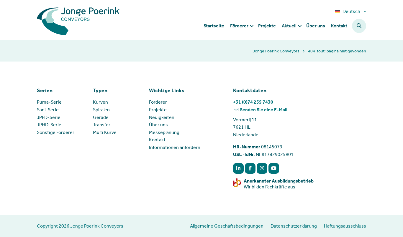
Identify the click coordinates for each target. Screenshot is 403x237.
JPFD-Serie (48, 117)
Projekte (158, 109)
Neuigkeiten (161, 117)
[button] (359, 26)
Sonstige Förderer (55, 132)
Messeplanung (164, 132)
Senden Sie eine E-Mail (263, 109)
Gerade (101, 117)
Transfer (101, 124)
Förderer (158, 102)
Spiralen (101, 109)
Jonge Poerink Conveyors (276, 51)
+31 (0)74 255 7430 (253, 102)
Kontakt (157, 139)
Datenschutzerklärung (294, 226)
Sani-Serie (48, 109)
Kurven (100, 102)
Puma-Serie (49, 102)
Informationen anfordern (174, 147)
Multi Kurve (105, 132)
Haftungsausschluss (345, 226)
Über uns (158, 124)
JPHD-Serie (49, 124)
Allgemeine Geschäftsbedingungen (226, 226)
